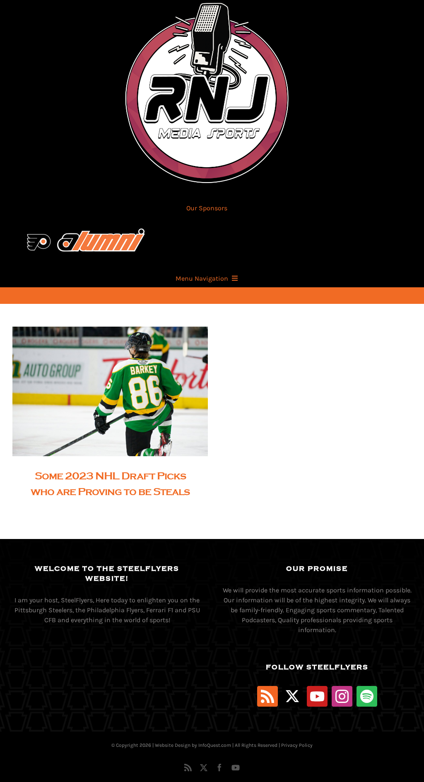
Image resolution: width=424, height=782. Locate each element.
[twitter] (292, 696)
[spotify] (367, 696)
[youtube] (317, 696)
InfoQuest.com (214, 745)
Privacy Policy (297, 745)
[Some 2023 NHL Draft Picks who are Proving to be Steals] (110, 392)
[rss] (267, 696)
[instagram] (342, 696)
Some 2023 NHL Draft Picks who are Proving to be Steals (103, 391)
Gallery (117, 391)
